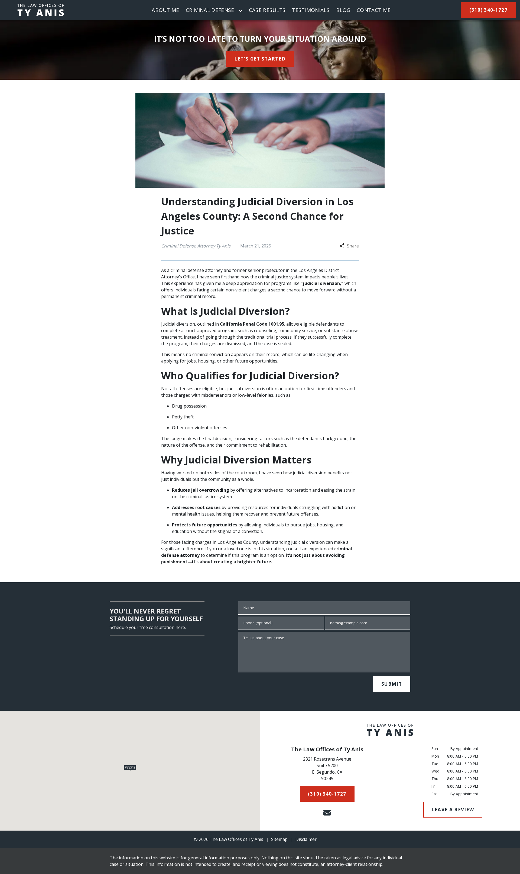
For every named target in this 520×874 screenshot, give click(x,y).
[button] (130, 768)
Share (353, 246)
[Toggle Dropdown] (240, 10)
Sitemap (279, 839)
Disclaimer (306, 839)
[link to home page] (40, 10)
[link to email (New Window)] (327, 812)
